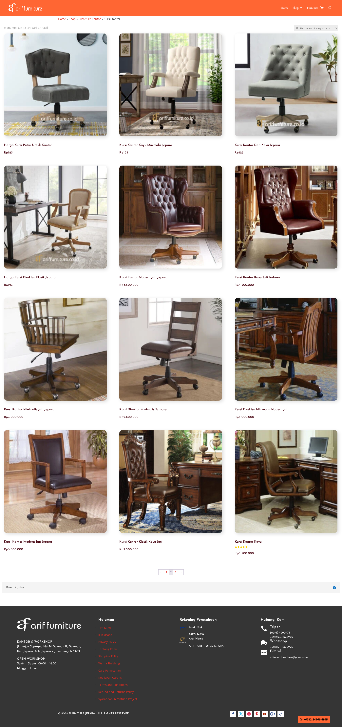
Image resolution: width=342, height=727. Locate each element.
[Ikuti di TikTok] (280, 714)
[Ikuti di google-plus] (273, 714)
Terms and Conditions (113, 685)
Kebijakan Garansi (110, 677)
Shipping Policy (108, 656)
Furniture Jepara (82, 713)
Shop (296, 8)
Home (284, 8)
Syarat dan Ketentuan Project (117, 699)
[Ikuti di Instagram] (249, 714)
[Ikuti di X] (241, 714)
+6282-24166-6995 (316, 719)
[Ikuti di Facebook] (233, 714)
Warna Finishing (109, 663)
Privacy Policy (107, 642)
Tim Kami (104, 628)
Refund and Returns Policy (116, 692)
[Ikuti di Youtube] (265, 714)
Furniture (312, 8)
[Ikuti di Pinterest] (257, 714)
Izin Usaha (105, 635)
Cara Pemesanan (109, 670)
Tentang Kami (107, 649)
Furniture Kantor (90, 19)
